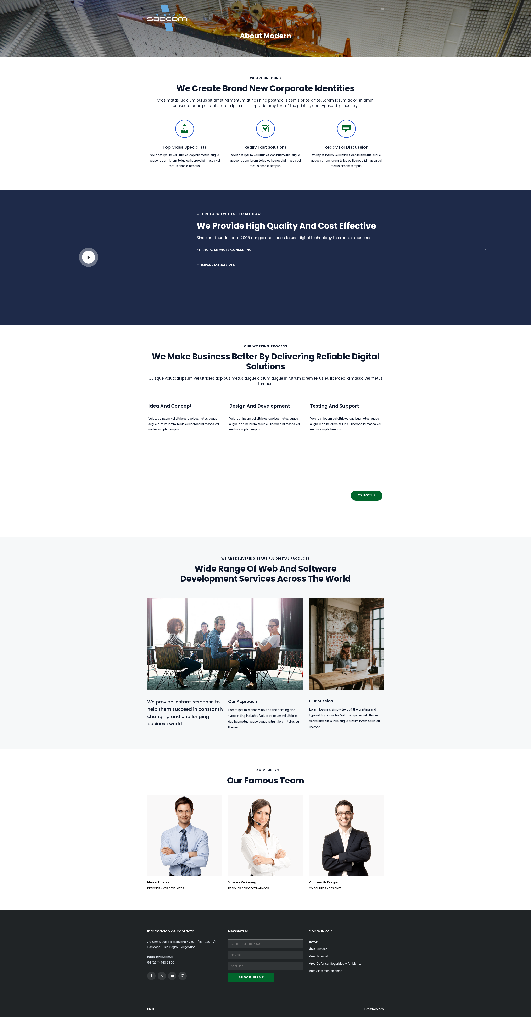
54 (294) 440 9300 (160, 962)
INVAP (313, 942)
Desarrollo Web (374, 1009)
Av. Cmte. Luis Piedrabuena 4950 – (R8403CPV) (181, 942)
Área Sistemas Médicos (325, 971)
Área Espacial (318, 956)
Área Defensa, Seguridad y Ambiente (335, 964)
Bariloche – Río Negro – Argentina (171, 947)
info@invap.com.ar (160, 957)
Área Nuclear (318, 949)
